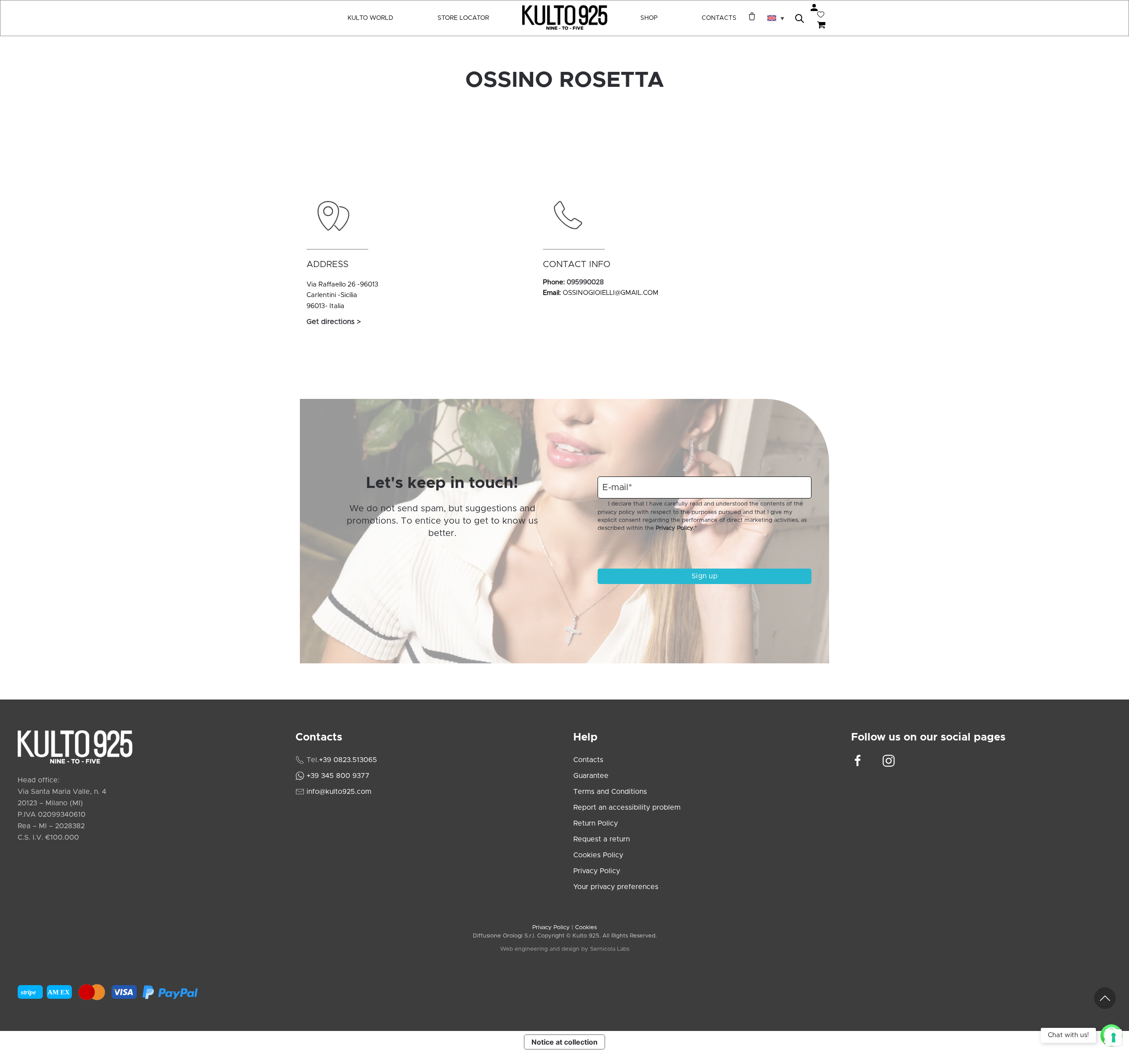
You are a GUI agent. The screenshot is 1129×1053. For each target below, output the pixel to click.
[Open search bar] (799, 18)
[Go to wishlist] (820, 14)
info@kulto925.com (339, 791)
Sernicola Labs (609, 949)
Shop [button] (649, 18)
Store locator (463, 18)
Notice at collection (564, 1042)
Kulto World (370, 18)
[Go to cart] (822, 25)
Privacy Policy (674, 528)
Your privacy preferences (615, 886)
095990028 (585, 282)
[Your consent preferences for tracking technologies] (1113, 1037)
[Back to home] (564, 18)
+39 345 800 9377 (338, 775)
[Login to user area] (814, 7)
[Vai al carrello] (749, 16)
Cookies (586, 927)
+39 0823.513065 (348, 759)
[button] (776, 18)
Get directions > (334, 321)
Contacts (719, 18)
